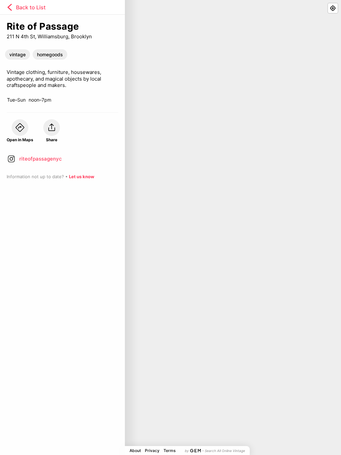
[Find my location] (333, 8)
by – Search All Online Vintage (215, 451)
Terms (169, 450)
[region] (170, 227)
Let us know (81, 176)
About (135, 450)
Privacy (152, 450)
